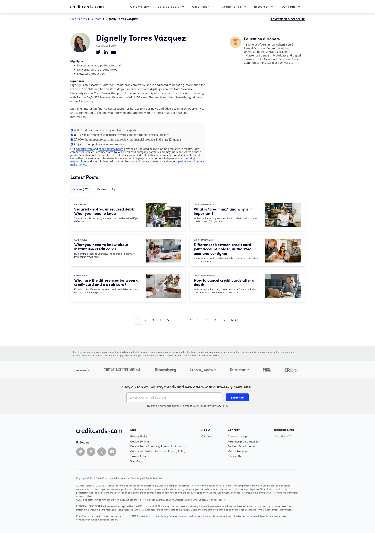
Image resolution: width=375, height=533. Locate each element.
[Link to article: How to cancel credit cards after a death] (283, 286)
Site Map (136, 461)
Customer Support (239, 436)
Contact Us (234, 456)
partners (183, 161)
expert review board (111, 148)
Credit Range (231, 6)
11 (214, 320)
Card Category (168, 6)
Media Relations (238, 451)
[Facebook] (91, 451)
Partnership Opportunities (244, 441)
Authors (96, 19)
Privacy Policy (220, 405)
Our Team (289, 6)
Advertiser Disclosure (288, 19)
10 (205, 320)
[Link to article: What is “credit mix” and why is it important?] (283, 215)
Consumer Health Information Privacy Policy (157, 451)
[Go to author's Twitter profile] (98, 52)
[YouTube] (112, 451)
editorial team (84, 148)
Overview (207, 436)
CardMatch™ (140, 6)
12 (223, 320)
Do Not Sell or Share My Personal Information (158, 446)
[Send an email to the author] (113, 52)
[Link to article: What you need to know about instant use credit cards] (163, 250)
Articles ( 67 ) (80, 189)
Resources (261, 6)
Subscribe (237, 397)
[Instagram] (101, 451)
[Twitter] (80, 451)
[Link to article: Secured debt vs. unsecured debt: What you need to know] (163, 215)
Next (234, 320)
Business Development (241, 446)
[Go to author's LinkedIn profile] (106, 52)
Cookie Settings (139, 441)
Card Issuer (200, 6)
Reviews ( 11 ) (106, 189)
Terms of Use (138, 456)
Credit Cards (78, 19)
